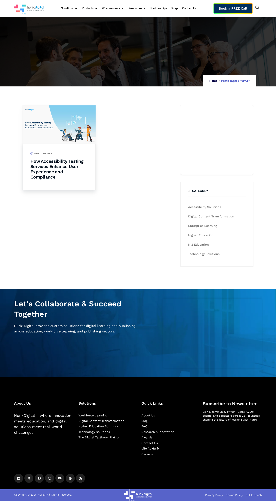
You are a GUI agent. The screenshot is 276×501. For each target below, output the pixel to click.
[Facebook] (39, 478)
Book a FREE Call (233, 8)
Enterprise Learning (202, 226)
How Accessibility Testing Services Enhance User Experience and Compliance (56, 169)
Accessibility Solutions (204, 207)
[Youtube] (59, 478)
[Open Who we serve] (123, 8)
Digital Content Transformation (211, 216)
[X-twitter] (28, 478)
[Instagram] (49, 478)
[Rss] (80, 478)
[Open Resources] (145, 8)
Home (213, 80)
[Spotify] (70, 478)
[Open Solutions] (76, 8)
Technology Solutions (203, 254)
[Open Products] (96, 8)
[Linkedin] (18, 478)
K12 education (198, 244)
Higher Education (200, 235)
